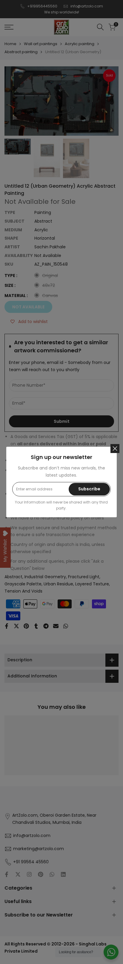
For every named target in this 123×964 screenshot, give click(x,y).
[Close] (114, 448)
